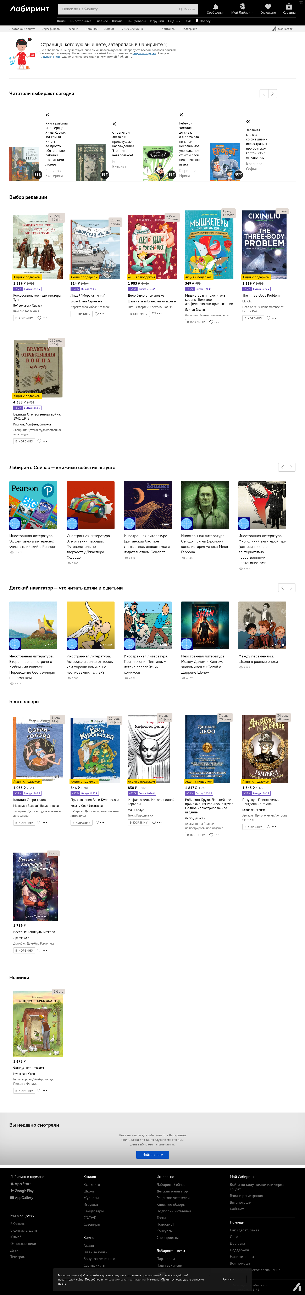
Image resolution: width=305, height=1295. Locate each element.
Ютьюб (16, 1237)
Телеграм (18, 1256)
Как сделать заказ (244, 1230)
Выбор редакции (28, 197)
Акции (89, 1245)
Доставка (237, 1243)
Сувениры (92, 1224)
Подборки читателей (174, 1211)
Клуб (187, 21)
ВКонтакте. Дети (23, 1230)
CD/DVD (90, 1217)
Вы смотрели (240, 1202)
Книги (61, 21)
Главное (101, 21)
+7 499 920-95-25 (131, 28)
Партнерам (166, 1258)
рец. (55, 216)
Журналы (91, 1197)
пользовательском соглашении (125, 1279)
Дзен (14, 1250)
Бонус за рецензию (99, 1258)
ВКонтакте (18, 1223)
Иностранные (80, 21)
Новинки (19, 977)
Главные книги (95, 1252)
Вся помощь (240, 1263)
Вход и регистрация (246, 1195)
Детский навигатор (172, 1191)
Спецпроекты (168, 1237)
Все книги (92, 1184)
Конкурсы (165, 1231)
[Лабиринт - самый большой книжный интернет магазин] (31, 7)
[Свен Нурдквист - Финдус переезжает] (37, 1056)
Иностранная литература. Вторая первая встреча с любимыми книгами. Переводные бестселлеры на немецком (32, 667)
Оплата (236, 1236)
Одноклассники (23, 1243)
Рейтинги (73, 28)
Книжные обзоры (171, 1204)
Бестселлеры (24, 701)
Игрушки (157, 21)
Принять (228, 1279)
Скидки (109, 28)
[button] (264, 93)
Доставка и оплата (22, 28)
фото (56, 219)
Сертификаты (51, 28)
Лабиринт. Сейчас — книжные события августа (62, 467)
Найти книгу (153, 1154)
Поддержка (189, 28)
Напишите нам (242, 1256)
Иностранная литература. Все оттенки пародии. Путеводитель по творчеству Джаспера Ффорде (89, 547)
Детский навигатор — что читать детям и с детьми (66, 587)
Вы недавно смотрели (34, 1125)
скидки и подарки (144, 53)
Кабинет (237, 1209)
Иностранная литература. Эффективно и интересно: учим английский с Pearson (32, 541)
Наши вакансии (169, 1265)
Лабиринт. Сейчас (171, 1184)
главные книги (50, 56)
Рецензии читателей (173, 1197)
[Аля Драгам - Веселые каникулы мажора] (35, 920)
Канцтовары (136, 21)
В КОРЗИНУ (24, 318)
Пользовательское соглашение (255, 1269)
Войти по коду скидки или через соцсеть (257, 1186)
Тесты (161, 1217)
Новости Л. (165, 1224)
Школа (117, 21)
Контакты (168, 28)
